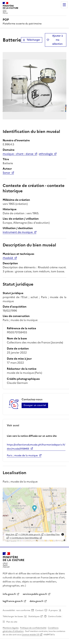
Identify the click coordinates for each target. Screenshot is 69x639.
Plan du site (11, 621)
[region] (34, 514)
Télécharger (33, 40)
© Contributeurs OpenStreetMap (24, 537)
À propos (53, 610)
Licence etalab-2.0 (30, 634)
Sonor (6, 173)
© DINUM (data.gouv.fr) (29, 534)
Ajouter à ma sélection (57, 40)
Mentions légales (11, 627)
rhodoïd (8, 258)
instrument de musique (18, 232)
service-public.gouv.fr (35, 594)
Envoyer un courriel (35, 405)
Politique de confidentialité (33, 627)
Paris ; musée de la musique (22, 455)
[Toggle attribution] (63, 534)
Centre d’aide (54, 616)
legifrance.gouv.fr (13, 601)
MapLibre (10, 534)
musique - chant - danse (18, 154)
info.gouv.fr (9, 594)
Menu (64, 4)
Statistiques (34, 616)
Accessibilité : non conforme (16, 610)
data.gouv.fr (37, 601)
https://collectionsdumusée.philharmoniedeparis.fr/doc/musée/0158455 (36, 447)
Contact (39, 610)
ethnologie (46, 154)
